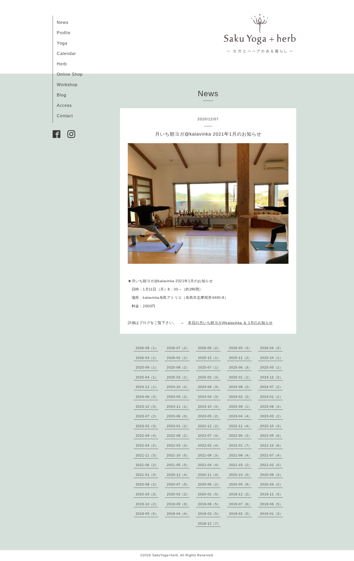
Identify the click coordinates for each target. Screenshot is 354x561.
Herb (62, 64)
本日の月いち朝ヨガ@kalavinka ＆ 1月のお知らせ (230, 323)
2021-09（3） (209, 455)
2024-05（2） (178, 397)
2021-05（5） (178, 465)
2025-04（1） (147, 377)
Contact (65, 116)
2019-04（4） (178, 514)
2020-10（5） (240, 475)
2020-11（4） (209, 475)
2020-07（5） (178, 484)
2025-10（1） (271, 358)
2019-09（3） (178, 504)
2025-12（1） (209, 358)
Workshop (67, 84)
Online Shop (70, 74)
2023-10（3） (209, 406)
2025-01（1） (240, 377)
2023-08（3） (271, 406)
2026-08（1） (147, 348)
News (62, 22)
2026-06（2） (209, 348)
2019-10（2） (147, 504)
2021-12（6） (271, 445)
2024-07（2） (271, 387)
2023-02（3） (147, 426)
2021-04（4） (209, 465)
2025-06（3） (240, 367)
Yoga (62, 43)
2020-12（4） (178, 475)
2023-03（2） (271, 416)
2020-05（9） (240, 484)
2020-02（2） (178, 494)
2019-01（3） (271, 514)
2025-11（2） (240, 358)
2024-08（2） (240, 387)
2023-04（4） (240, 416)
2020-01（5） (209, 494)
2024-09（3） (209, 387)
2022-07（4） (209, 436)
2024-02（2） (240, 397)
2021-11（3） (147, 455)
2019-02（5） (240, 514)
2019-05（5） (147, 514)
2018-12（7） (209, 523)
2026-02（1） (178, 358)
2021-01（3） (147, 475)
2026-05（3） (240, 348)
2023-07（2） (147, 416)
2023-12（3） (147, 406)
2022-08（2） (178, 436)
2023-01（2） (178, 426)
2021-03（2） (240, 465)
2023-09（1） (240, 406)
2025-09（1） (147, 367)
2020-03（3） (147, 494)
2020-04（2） (271, 484)
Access (64, 105)
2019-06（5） (271, 504)
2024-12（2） (271, 377)
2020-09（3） (271, 475)
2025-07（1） (209, 367)
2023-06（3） (178, 416)
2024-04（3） (209, 397)
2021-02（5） (271, 465)
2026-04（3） (271, 348)
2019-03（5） (209, 514)
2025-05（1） (271, 367)
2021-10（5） (178, 455)
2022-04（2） (147, 445)
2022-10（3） (271, 426)
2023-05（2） (209, 416)
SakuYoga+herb (165, 555)
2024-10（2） (178, 387)
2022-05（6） (271, 436)
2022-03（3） (178, 445)
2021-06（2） (147, 465)
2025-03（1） (178, 377)
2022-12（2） (209, 426)
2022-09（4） (147, 436)
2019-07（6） (240, 504)
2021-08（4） (240, 455)
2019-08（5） (209, 504)
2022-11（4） (240, 426)
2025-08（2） (178, 367)
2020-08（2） (147, 484)
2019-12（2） (240, 494)
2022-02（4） (209, 445)
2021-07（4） (271, 455)
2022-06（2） (240, 436)
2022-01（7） (240, 445)
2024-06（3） (147, 397)
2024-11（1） (147, 387)
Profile (63, 33)
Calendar (66, 53)
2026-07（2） (178, 348)
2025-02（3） (209, 377)
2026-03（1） (147, 358)
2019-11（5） (271, 494)
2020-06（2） (209, 484)
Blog (61, 95)
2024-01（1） (271, 397)
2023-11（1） (178, 406)
